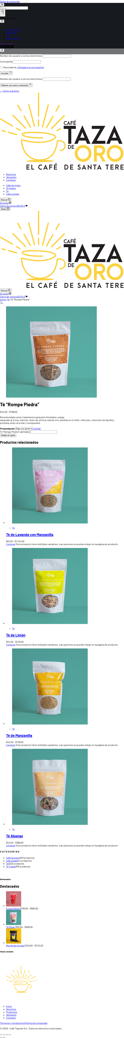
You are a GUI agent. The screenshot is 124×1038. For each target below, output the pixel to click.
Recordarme (10, 67)
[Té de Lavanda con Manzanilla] (50, 522)
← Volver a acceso (9, 90)
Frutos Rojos (13, 908)
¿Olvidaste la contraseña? (30, 67)
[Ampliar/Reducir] (1, 1034)
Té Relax (10, 926)
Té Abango (14, 836)
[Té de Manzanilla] (50, 723)
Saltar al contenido (10, 1)
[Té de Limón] (50, 623)
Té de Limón (15, 635)
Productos (11, 1011)
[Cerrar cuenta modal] (2, 50)
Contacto (11, 179)
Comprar (10, 544)
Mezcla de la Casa (15, 945)
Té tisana (11, 188)
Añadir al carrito (8, 435)
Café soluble (12, 193)
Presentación (7, 428)
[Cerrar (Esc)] (10, 1034)
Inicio (9, 1006)
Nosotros (11, 174)
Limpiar (37, 428)
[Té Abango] (50, 823)
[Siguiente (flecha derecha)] (4, 1037)
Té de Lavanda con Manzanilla (29, 534)
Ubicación (11, 177)
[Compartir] (7, 1034)
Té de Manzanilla (19, 735)
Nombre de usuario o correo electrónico (21, 55)
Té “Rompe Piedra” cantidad (14, 431)
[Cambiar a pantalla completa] (4, 1034)
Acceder (5, 73)
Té (7, 191)
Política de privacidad (36, 1023)
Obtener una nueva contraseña (15, 85)
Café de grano (13, 185)
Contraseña (6, 61)
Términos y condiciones (12, 1023)
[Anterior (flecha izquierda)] (1, 1037)
